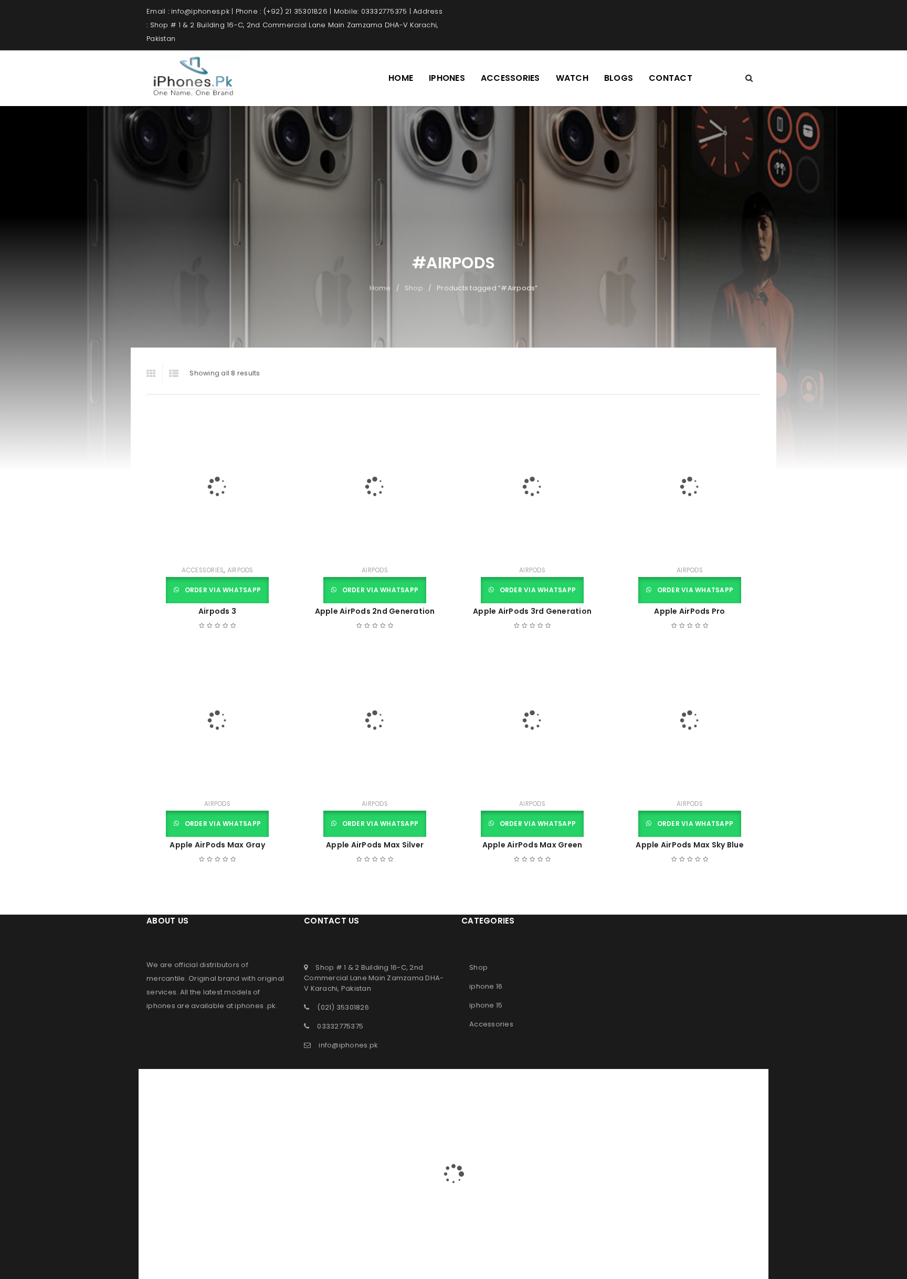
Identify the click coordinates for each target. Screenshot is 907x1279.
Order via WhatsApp (222, 589)
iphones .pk (255, 1006)
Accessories (203, 570)
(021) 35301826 (343, 1007)
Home (380, 288)
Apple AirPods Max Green (532, 845)
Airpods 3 (217, 611)
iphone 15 (485, 1005)
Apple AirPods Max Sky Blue (690, 845)
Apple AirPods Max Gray (217, 845)
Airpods (240, 570)
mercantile (165, 978)
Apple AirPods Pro (689, 611)
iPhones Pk (433, 1076)
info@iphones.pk (348, 1045)
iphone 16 (485, 986)
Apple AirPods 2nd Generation (375, 611)
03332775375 (340, 1026)
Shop (414, 288)
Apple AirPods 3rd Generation (532, 611)
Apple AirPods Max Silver (375, 845)
